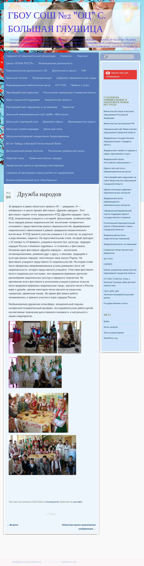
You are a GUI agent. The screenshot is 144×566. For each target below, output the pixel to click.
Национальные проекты (58, 99)
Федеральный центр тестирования (120, 244)
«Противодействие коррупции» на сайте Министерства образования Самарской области (120, 180)
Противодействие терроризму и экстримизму (31, 107)
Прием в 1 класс (80, 85)
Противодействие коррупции (22, 92)
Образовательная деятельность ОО (26, 70)
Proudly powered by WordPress (26, 562)
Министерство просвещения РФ (119, 123)
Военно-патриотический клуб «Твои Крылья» (31, 180)
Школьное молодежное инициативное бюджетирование (37, 136)
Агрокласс (66, 56)
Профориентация (42, 78)
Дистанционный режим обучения (24, 150)
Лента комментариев (114, 333)
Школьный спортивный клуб (22, 121)
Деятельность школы (64, 70)
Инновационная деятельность (56, 63)
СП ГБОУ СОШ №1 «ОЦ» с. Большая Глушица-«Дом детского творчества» (120, 282)
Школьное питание (16, 78)
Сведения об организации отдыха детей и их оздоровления (40, 172)
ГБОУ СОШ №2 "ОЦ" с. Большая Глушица (57, 23)
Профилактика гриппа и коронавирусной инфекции (35, 165)
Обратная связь (15, 158)
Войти (106, 321)
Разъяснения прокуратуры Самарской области (69, 92)
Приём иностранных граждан (45, 158)
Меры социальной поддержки (23, 99)
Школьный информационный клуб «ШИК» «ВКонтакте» (37, 114)
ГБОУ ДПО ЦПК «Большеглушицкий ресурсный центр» (119, 294)
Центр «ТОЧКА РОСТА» (20, 63)
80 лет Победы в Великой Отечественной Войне (33, 143)
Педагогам (68, 107)
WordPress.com (69, 562)
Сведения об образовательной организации (31, 56)
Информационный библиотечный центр (28, 85)
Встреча (12, 525)
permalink (77, 502)
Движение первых (53, 121)
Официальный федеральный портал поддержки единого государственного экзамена (117, 214)
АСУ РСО (60, 85)
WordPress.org (111, 338)
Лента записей (111, 327)
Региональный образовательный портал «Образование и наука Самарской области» (119, 226)
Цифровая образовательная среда (76, 78)
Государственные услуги (116, 303)
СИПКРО (108, 264)
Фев (8, 194)
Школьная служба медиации (22, 129)
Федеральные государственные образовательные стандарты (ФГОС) (119, 141)
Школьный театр (53, 129)
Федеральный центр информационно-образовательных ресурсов (117, 201)
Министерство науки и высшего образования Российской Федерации (119, 114)
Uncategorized (52, 502)
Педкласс (82, 56)
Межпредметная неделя (82, 121)
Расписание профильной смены (66, 150)
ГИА (83, 70)
